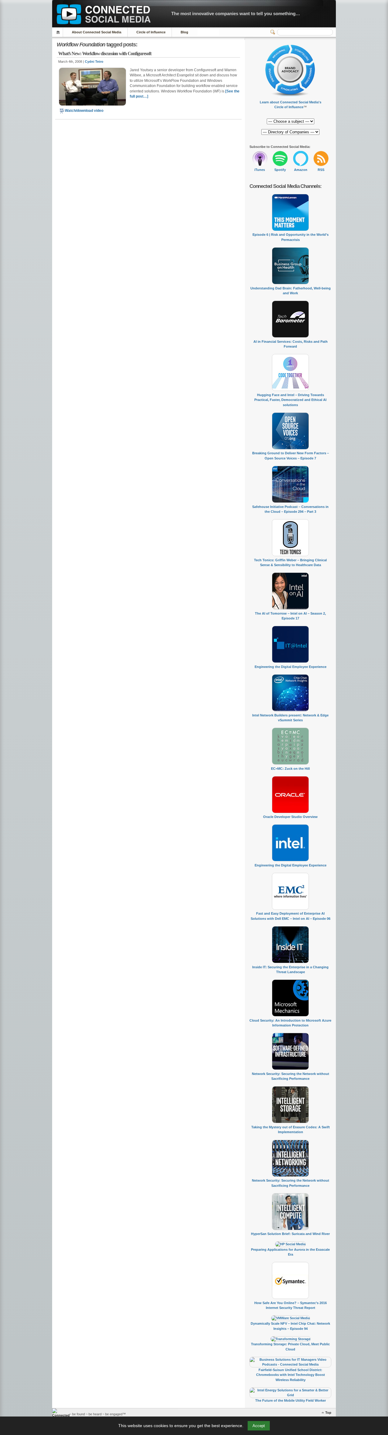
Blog (184, 32)
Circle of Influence (151, 32)
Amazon (300, 170)
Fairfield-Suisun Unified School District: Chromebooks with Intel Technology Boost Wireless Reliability (290, 1375)
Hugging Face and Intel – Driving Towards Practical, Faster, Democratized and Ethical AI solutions (290, 400)
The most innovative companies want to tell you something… (235, 13)
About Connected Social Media (96, 32)
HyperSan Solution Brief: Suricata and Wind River (290, 1234)
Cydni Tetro (94, 61)
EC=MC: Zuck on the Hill (290, 768)
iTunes (259, 170)
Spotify (280, 170)
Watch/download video (84, 110)
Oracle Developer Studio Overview (290, 817)
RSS (321, 170)
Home (59, 32)
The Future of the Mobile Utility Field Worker (290, 1400)
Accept (259, 1425)
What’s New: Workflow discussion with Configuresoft (104, 53)
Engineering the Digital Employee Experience (290, 667)
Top (328, 1412)
